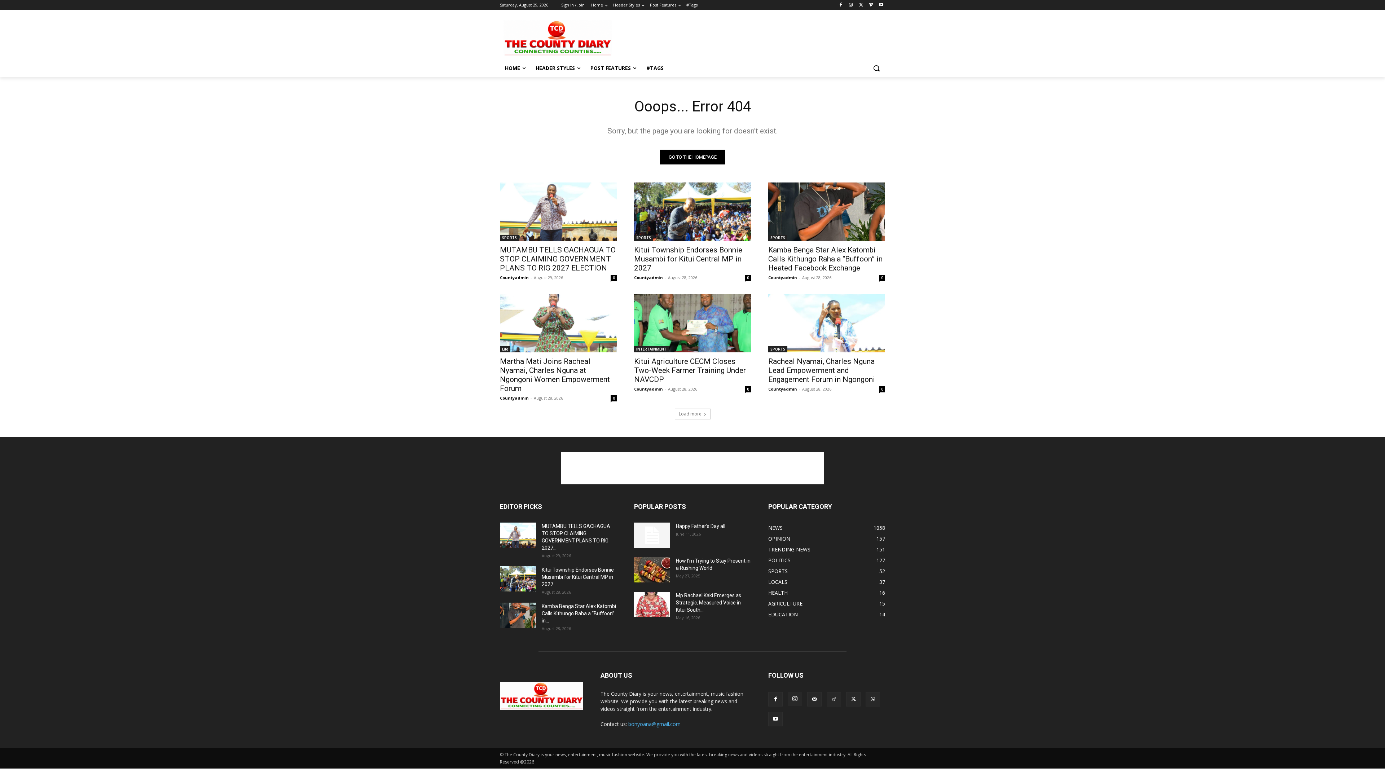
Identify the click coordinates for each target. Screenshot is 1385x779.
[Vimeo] (871, 5)
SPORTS (509, 237)
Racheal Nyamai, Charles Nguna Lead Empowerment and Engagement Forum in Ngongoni (821, 370)
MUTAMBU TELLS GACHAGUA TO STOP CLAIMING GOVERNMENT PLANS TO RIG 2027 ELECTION (558, 259)
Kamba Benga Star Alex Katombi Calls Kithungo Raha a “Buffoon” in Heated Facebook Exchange (825, 259)
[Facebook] (841, 5)
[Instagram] (851, 5)
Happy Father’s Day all (700, 526)
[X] (861, 5)
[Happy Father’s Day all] (652, 535)
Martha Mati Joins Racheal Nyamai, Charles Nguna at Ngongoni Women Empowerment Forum (555, 375)
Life (505, 349)
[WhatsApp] (873, 699)
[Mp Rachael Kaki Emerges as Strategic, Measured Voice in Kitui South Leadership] (652, 604)
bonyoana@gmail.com (654, 724)
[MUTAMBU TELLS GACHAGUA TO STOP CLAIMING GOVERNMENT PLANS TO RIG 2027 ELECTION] (558, 211)
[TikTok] (834, 699)
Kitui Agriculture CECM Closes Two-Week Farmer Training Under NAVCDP (690, 370)
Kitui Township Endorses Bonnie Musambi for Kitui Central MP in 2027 (688, 259)
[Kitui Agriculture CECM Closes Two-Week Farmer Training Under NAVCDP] (692, 323)
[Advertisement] (746, 37)
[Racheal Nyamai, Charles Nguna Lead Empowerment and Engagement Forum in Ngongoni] (826, 323)
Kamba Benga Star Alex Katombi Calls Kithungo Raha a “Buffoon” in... (579, 613)
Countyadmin (514, 277)
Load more (690, 414)
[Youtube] (881, 5)
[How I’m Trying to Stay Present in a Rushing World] (652, 569)
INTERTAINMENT (651, 349)
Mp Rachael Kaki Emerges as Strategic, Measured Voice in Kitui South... (708, 603)
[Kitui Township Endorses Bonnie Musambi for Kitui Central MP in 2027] (692, 211)
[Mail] (814, 699)
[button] (876, 68)
